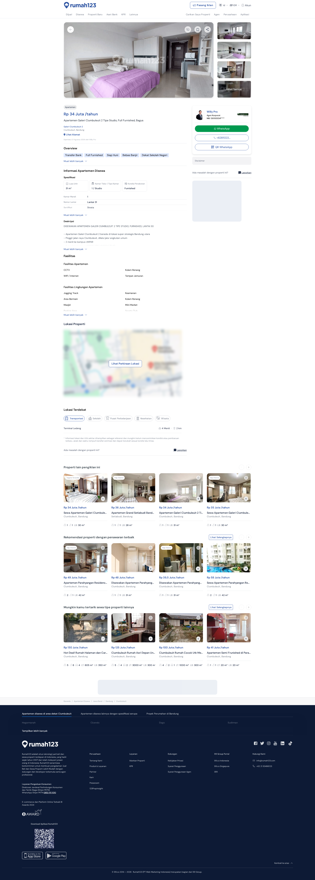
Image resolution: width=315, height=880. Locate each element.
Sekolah (97, 418)
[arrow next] (248, 467)
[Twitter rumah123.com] (262, 743)
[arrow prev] (241, 467)
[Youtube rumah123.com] (275, 743)
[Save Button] (197, 29)
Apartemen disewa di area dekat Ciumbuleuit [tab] (47, 713)
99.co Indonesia (221, 760)
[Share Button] (207, 29)
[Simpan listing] (103, 478)
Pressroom (94, 783)
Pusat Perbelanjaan (120, 418)
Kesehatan (146, 418)
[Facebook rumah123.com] (256, 743)
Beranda (67, 701)
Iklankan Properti (137, 760)
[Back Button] (70, 29)
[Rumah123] (80, 5)
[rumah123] (40, 745)
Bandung (109, 701)
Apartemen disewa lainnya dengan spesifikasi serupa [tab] (109, 713)
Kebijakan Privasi (175, 760)
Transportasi (76, 418)
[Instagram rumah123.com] (269, 743)
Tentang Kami (96, 760)
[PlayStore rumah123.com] (56, 855)
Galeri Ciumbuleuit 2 (73, 126)
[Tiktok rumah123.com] (290, 743)
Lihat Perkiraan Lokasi (125, 363)
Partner (93, 772)
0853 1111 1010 (50, 792)
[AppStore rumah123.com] (32, 855)
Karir (92, 777)
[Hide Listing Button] (188, 29)
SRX (216, 772)
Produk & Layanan (98, 766)
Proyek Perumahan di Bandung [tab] (163, 713)
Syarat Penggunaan (177, 766)
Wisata (165, 418)
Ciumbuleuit (121, 701)
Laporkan (182, 450)
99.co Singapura (221, 766)
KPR (131, 766)
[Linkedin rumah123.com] (282, 743)
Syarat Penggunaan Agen (179, 772)
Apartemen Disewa (82, 701)
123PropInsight (96, 788)
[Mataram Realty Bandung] (243, 115)
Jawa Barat (97, 701)
